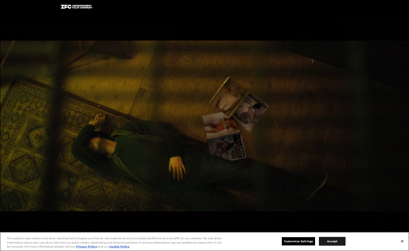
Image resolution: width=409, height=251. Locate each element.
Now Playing (119, 8)
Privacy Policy (86, 246)
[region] (204, 241)
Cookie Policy (119, 246)
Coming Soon (151, 8)
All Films (332, 7)
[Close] (402, 241)
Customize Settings (298, 241)
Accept (332, 241)
